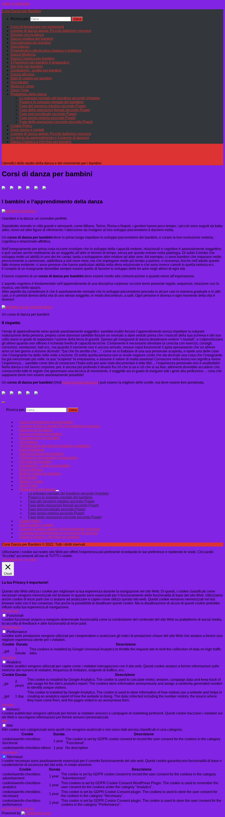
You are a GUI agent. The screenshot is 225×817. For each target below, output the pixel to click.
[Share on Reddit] (21, 189)
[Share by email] (45, 189)
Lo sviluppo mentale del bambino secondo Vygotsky (59, 98)
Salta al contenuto (16, 4)
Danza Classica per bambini (33, 58)
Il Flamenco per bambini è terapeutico (40, 62)
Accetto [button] (30, 560)
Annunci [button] (8, 705)
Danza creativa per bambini (32, 38)
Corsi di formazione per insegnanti (37, 27)
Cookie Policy (21, 126)
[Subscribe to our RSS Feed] (29, 394)
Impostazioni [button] (13, 560)
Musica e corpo (22, 86)
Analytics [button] (9, 658)
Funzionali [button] (10, 611)
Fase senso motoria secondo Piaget (47, 118)
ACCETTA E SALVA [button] (18, 809)
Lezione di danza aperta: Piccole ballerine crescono (51, 31)
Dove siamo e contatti (27, 130)
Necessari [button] (10, 752)
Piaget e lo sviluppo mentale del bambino (51, 102)
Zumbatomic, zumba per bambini (36, 70)
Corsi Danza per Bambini (21, 11)
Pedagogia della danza (29, 94)
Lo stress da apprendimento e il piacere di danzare (50, 138)
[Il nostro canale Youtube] (37, 394)
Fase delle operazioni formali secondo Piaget (54, 110)
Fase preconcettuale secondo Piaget (47, 114)
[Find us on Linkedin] (21, 394)
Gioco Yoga (20, 90)
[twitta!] (13, 189)
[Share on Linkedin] (37, 189)
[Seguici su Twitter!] (13, 394)
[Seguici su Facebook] (5, 394)
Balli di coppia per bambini (31, 78)
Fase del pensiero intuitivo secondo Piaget (52, 106)
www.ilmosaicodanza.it (80, 382)
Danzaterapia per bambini (31, 42)
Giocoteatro (20, 82)
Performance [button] (12, 627)
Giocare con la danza (27, 35)
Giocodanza (20, 46)
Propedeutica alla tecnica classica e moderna (46, 50)
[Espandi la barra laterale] (3, 402)
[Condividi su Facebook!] (5, 189)
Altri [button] (5, 721)
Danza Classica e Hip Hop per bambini (41, 142)
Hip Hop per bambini (27, 66)
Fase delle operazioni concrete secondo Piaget (56, 122)
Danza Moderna (23, 54)
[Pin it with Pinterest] (29, 189)
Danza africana (22, 74)
